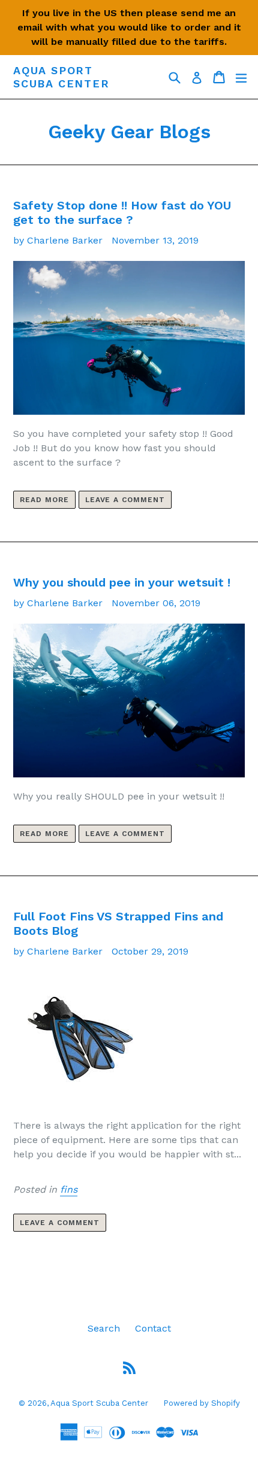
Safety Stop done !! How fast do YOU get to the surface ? (122, 212)
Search (104, 1328)
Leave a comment (125, 500)
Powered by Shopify (201, 1403)
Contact (153, 1328)
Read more (44, 500)
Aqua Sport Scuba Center (61, 77)
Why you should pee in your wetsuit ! (121, 582)
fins (68, 1189)
